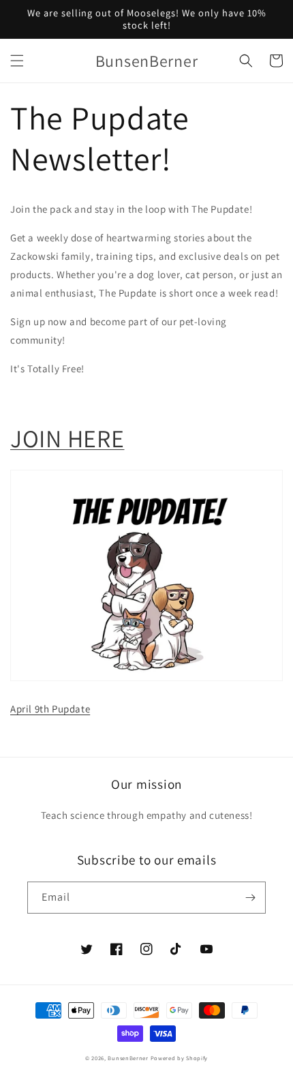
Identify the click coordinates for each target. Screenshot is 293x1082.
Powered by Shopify (180, 1058)
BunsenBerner (128, 1058)
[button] (17, 61)
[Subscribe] (250, 898)
